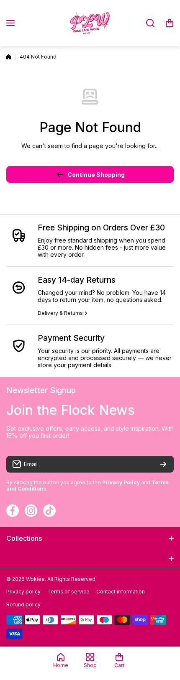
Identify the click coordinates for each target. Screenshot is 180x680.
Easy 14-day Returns (77, 280)
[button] (169, 23)
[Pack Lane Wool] (90, 23)
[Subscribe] (163, 464)
